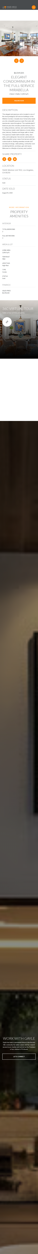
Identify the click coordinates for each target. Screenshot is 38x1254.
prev (16, 60)
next (21, 60)
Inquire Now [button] (19, 101)
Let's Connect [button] (19, 1056)
